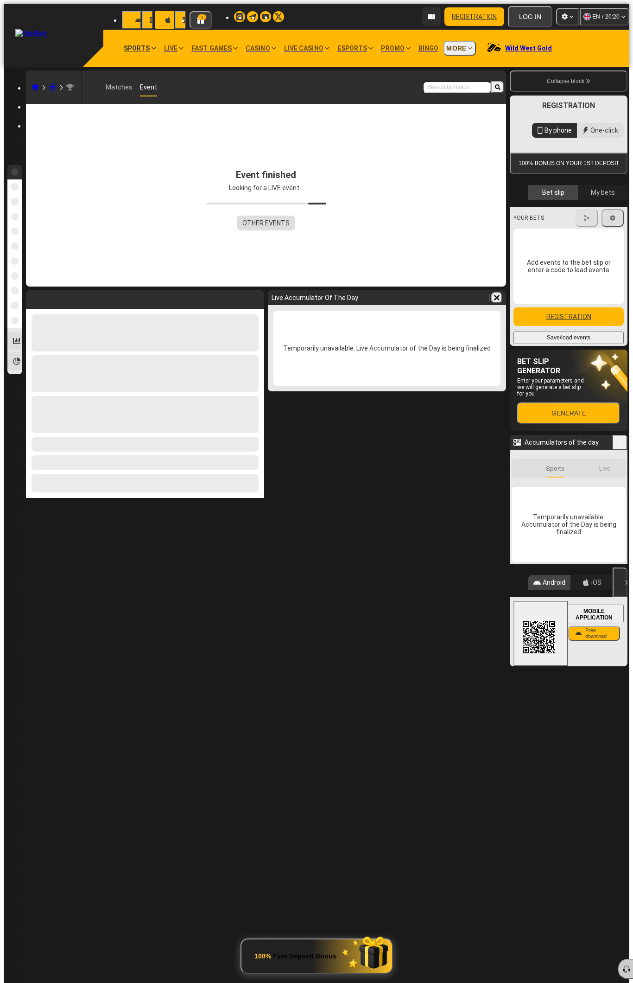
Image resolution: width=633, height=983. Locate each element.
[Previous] (586, 400)
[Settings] (567, 17)
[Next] (613, 400)
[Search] (497, 87)
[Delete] (496, 297)
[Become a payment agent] (431, 16)
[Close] (620, 757)
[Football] (52, 87)
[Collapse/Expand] (619, 617)
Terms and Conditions (573, 219)
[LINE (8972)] (35, 87)
